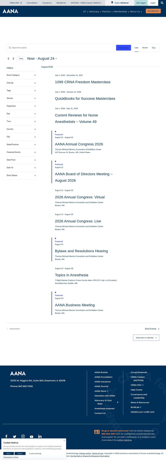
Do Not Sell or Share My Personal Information (90, 456)
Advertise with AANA (106, 395)
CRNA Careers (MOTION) (139, 379)
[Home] (10, 12)
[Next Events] (13, 58)
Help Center (138, 390)
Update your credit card (144, 412)
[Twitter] (14, 437)
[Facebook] (6, 437)
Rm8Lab (136, 407)
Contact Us (101, 413)
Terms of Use (97, 453)
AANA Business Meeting (75, 305)
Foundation (32, 3)
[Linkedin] (40, 437)
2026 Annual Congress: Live (78, 221)
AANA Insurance (104, 381)
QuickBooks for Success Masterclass (85, 99)
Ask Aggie (141, 3)
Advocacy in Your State (104, 402)
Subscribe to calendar (145, 338)
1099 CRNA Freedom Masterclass (82, 82)
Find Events (123, 47)
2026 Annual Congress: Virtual (80, 197)
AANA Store (101, 391)
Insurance (47, 3)
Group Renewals (140, 372)
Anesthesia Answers (106, 408)
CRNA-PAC (15, 3)
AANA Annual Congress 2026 (79, 144)
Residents (61, 3)
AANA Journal (102, 386)
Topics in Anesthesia (71, 275)
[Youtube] (31, 437)
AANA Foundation (104, 377)
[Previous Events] (8, 58)
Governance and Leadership (140, 396)
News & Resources (141, 402)
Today (21, 58)
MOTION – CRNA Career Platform (86, 3)
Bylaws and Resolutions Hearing (81, 251)
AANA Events (102, 372)
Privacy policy (85, 453)
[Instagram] (23, 437)
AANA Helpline (124, 440)
